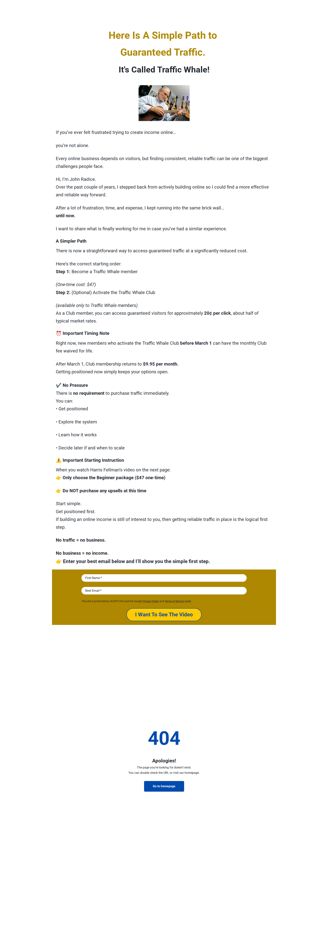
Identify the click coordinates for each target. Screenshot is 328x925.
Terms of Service (174, 601)
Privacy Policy (151, 601)
